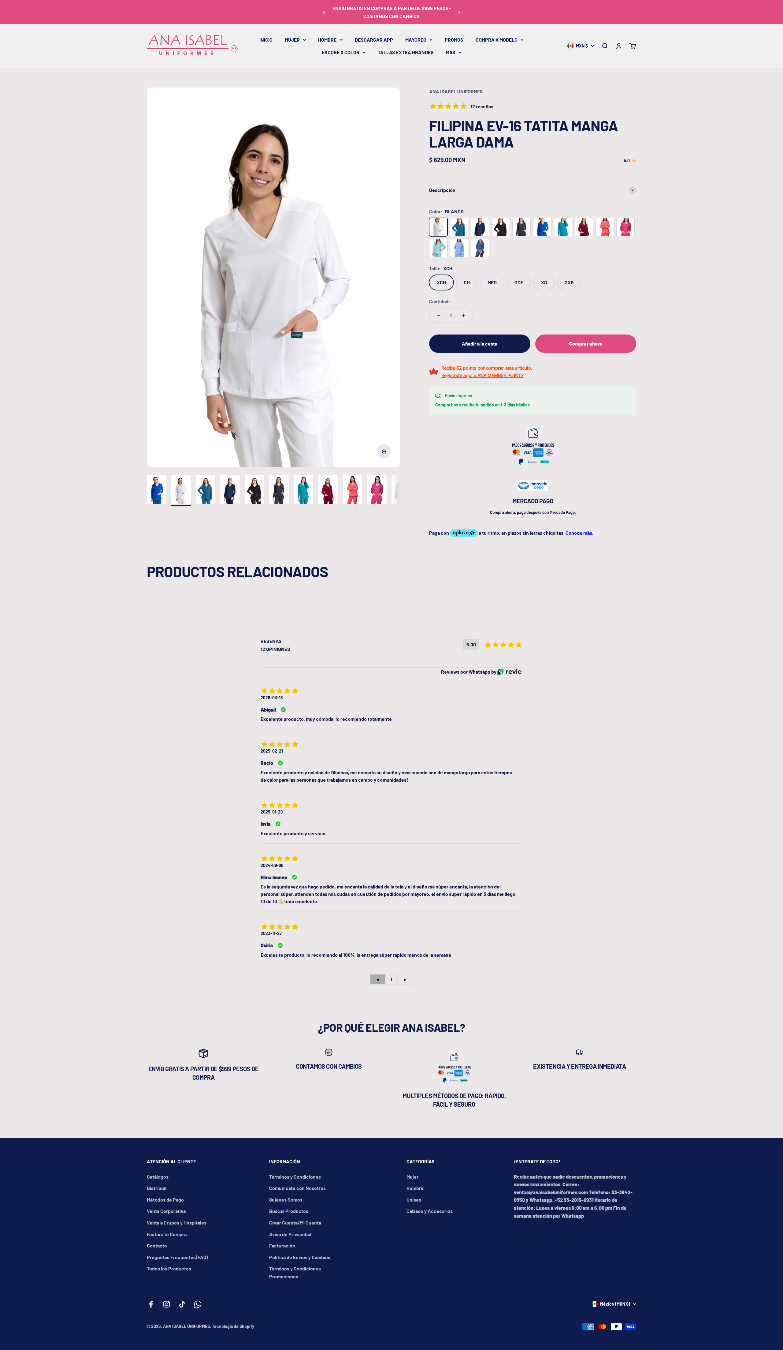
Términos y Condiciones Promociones (295, 1272)
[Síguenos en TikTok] (182, 1304)
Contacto (157, 1245)
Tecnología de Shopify (233, 1326)
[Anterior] (324, 12)
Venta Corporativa (166, 1211)
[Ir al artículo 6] (279, 490)
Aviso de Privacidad (290, 1234)
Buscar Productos (288, 1211)
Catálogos (158, 1177)
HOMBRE (327, 40)
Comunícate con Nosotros (297, 1188)
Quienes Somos (285, 1199)
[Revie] (509, 671)
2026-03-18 (272, 697)
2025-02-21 (272, 751)
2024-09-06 (272, 865)
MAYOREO (415, 40)
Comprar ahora (585, 343)
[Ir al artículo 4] (230, 490)
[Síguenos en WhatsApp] (198, 1304)
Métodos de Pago (165, 1199)
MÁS (450, 52)
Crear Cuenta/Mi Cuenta (295, 1222)
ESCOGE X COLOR (340, 52)
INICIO (266, 40)
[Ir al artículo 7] (303, 490)
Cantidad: (439, 301)
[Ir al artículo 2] (181, 490)
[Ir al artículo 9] (352, 490)
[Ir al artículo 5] (254, 490)
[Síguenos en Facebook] (151, 1304)
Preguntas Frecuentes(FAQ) (177, 1257)
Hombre (415, 1188)
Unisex (413, 1199)
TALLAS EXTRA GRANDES (406, 52)
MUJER (292, 40)
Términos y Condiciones (295, 1177)
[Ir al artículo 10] (377, 490)
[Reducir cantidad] (438, 315)
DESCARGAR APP (374, 40)
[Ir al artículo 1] (156, 490)
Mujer (412, 1177)
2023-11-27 (271, 933)
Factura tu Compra (167, 1234)
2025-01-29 (272, 811)
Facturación (282, 1245)
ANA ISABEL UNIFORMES (456, 91)
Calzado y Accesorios (429, 1211)
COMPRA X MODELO (497, 40)
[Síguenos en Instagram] (166, 1304)
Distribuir (157, 1188)
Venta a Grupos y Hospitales (176, 1222)
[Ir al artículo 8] (328, 490)
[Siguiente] (459, 12)
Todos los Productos (169, 1268)
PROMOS (454, 40)
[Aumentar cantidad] (463, 315)
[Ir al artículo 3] (205, 490)
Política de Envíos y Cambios (299, 1257)
